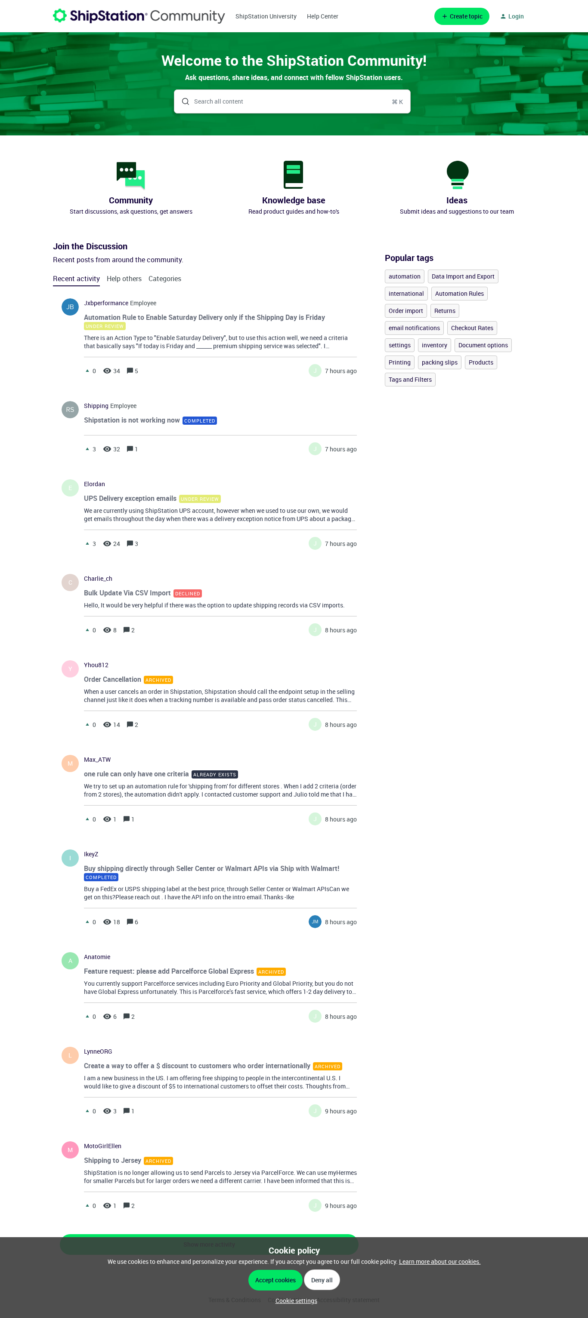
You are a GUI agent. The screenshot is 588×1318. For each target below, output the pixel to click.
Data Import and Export (463, 276)
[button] (294, 1301)
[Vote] (87, 370)
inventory (434, 345)
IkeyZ (91, 854)
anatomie (97, 957)
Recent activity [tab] (76, 278)
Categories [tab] (165, 278)
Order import (406, 311)
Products (481, 362)
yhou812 (96, 665)
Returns (444, 311)
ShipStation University (266, 16)
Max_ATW (97, 760)
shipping (96, 406)
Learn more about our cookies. (440, 1261)
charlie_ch (98, 579)
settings (400, 345)
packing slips (440, 362)
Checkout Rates (472, 328)
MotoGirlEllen (102, 1146)
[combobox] (292, 101)
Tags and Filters (410, 379)
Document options (483, 345)
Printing (400, 362)
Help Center (322, 16)
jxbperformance (106, 303)
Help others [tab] (124, 278)
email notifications (414, 328)
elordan (94, 484)
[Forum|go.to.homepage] (139, 16)
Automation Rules (459, 293)
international (406, 293)
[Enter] (182, 101)
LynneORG (98, 1051)
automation (405, 276)
